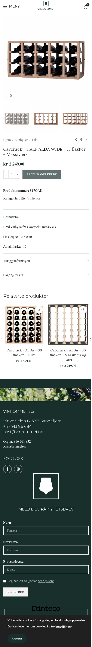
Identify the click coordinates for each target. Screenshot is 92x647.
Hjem (7, 139)
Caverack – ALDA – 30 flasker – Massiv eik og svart (68, 355)
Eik (34, 139)
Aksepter (17, 638)
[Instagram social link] (18, 469)
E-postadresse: (13, 561)
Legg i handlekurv (42, 174)
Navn (7, 522)
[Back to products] (81, 139)
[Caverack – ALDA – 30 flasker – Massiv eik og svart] (68, 325)
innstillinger (63, 627)
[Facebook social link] (7, 469)
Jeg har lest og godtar (31, 580)
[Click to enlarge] (11, 95)
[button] (7, 60)
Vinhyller (21, 139)
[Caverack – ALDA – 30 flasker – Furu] (24, 325)
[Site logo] (46, 6)
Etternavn (10, 541)
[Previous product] (76, 139)
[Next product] (86, 139)
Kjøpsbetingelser (14, 446)
